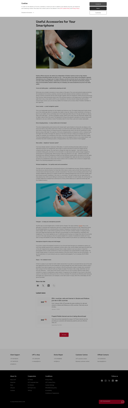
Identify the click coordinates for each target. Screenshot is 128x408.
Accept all (98, 4)
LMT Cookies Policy (65, 8)
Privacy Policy (75, 8)
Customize (98, 12)
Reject (98, 8)
